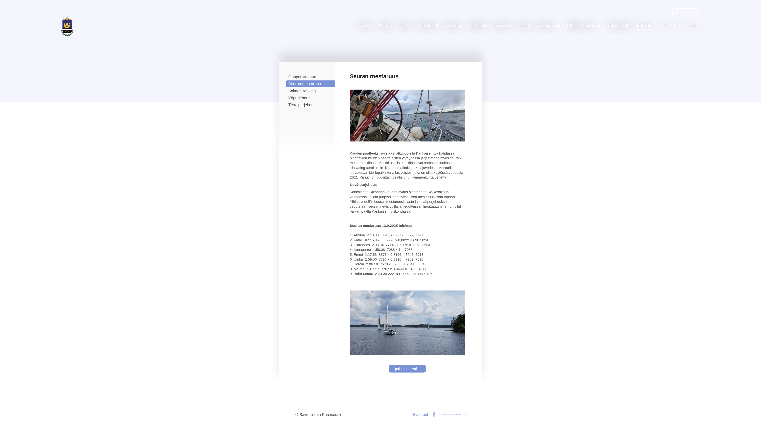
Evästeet (420, 415)
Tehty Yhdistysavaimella (453, 414)
